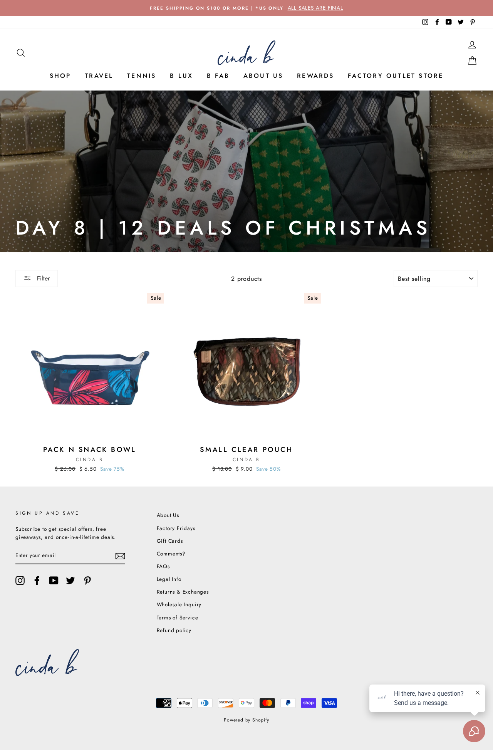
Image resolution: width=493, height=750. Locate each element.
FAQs (163, 566)
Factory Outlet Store (395, 75)
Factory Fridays (176, 528)
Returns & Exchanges (183, 592)
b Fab (218, 75)
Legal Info (169, 579)
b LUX (181, 75)
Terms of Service (177, 617)
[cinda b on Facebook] (37, 580)
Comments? (171, 553)
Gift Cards (170, 541)
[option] (246, 8)
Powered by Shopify (246, 719)
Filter (42, 278)
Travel (99, 75)
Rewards (315, 75)
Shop (60, 75)
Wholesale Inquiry (179, 604)
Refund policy (174, 630)
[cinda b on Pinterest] (87, 580)
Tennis (141, 75)
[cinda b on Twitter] (70, 580)
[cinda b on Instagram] (20, 580)
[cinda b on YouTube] (54, 580)
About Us (263, 75)
